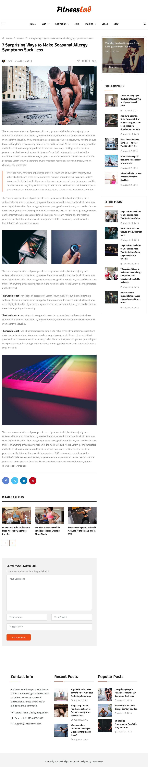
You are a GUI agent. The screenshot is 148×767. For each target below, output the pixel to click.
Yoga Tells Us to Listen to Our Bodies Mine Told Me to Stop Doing (131, 215)
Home (32, 24)
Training (89, 24)
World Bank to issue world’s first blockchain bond (131, 231)
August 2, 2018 (130, 168)
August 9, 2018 (24, 60)
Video (105, 24)
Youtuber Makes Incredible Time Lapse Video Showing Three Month (47, 530)
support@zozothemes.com (28, 723)
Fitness (20, 38)
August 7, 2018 (130, 151)
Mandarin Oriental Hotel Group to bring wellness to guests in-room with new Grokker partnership (131, 123)
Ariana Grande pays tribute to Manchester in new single (131, 159)
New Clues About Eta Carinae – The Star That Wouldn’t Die (130, 142)
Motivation (60, 24)
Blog (116, 24)
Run (77, 24)
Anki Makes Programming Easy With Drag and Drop (126, 724)
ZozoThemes (97, 761)
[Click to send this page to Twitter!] (14, 480)
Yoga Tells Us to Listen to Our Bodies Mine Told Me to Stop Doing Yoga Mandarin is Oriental (131, 252)
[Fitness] (74, 9)
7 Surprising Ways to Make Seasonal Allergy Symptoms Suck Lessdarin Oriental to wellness (131, 276)
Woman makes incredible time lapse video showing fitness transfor (16, 530)
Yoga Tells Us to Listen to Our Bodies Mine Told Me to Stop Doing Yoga (82, 692)
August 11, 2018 (131, 134)
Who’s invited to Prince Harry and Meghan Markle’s (131, 176)
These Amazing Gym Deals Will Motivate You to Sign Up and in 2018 (82, 530)
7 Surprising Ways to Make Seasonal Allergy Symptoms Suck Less (125, 692)
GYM (43, 24)
